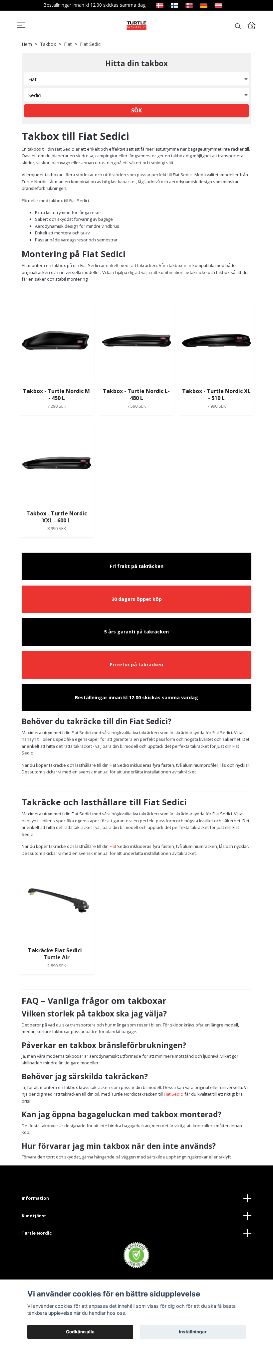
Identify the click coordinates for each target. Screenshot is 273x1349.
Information (35, 1198)
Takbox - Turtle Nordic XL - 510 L (216, 394)
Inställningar (193, 1331)
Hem (27, 44)
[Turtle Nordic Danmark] (160, 5)
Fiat (68, 44)
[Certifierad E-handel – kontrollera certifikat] (136, 1255)
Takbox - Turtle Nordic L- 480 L (136, 394)
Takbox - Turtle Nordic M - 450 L (56, 394)
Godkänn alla (80, 1331)
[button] (21, 27)
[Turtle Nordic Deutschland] (204, 5)
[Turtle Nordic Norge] (189, 5)
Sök (136, 110)
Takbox (48, 44)
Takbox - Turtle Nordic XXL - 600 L (56, 517)
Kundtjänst (34, 1216)
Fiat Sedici (173, 1094)
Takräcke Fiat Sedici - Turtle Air (56, 954)
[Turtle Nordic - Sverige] (136, 25)
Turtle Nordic (37, 1233)
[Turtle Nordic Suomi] (174, 5)
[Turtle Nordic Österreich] (218, 5)
